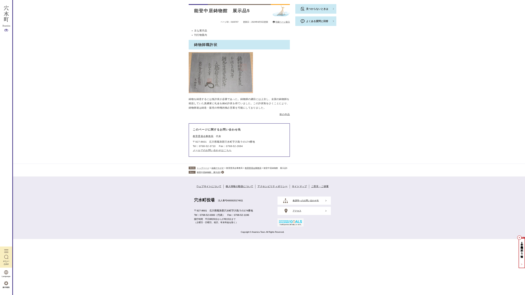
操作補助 (6, 287)
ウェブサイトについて (208, 186)
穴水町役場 (204, 200)
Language (6, 276)
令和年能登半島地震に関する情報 (521, 247)
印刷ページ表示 (282, 22)
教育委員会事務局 (203, 136)
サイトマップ (299, 186)
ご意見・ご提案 (320, 186)
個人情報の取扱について (239, 186)
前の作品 (284, 114)
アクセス (297, 211)
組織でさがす (218, 168)
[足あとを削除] (222, 172)
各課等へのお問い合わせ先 (306, 200)
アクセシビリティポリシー (272, 186)
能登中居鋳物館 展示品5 (209, 172)
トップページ (203, 168)
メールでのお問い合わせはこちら (212, 150)
